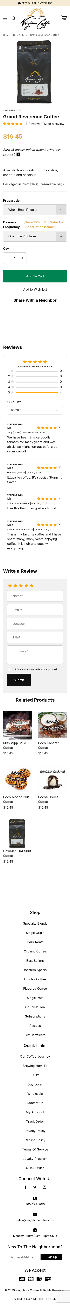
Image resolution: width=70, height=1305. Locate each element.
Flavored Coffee (35, 988)
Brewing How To (35, 1066)
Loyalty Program (35, 1159)
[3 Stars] (21, 586)
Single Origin (35, 933)
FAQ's (35, 1075)
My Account (35, 1112)
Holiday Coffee (35, 979)
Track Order (35, 1121)
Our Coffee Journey (35, 1056)
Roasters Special (35, 970)
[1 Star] (10, 586)
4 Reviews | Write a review (43, 124)
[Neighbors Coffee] (35, 18)
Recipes (35, 1026)
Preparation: (13, 200)
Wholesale (35, 1094)
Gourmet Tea (35, 1007)
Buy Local (35, 1084)
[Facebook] (25, 1187)
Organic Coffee (35, 951)
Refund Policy (35, 1140)
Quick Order (35, 1168)
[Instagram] (44, 1187)
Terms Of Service (35, 1149)
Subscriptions (35, 1016)
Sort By (14, 402)
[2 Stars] (15, 586)
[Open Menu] (5, 18)
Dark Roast (35, 942)
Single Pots (35, 998)
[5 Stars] (31, 586)
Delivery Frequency (33, 224)
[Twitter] (35, 1187)
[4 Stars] (26, 586)
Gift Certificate (35, 1035)
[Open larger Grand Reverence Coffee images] (35, 72)
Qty (6, 249)
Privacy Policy (35, 1131)
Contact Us (35, 1103)
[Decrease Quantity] (7, 258)
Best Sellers (35, 961)
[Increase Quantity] (22, 258)
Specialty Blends (35, 923)
